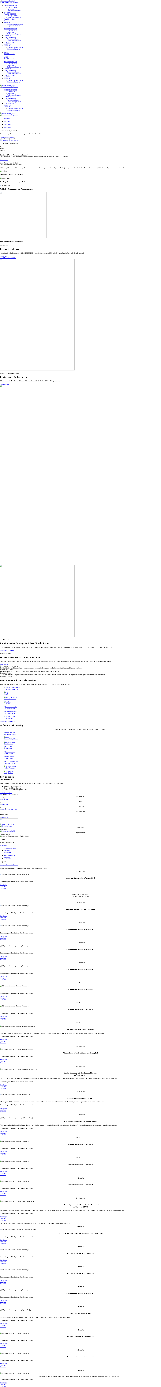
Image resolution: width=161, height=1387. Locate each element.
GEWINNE (7, 12)
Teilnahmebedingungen (14, 10)
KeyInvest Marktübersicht (15, 24)
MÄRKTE (7, 22)
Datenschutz (7, 852)
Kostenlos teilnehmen (10, 848)
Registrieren (7, 124)
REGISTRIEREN (9, 54)
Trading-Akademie (13, 15)
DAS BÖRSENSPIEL (10, 5)
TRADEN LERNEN (10, 14)
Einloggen (7, 118)
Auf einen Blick (12, 7)
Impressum (7, 850)
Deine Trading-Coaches (14, 17)
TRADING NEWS (9, 19)
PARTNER (7, 21)
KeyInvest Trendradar (13, 26)
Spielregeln (10, 9)
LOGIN (6, 52)
